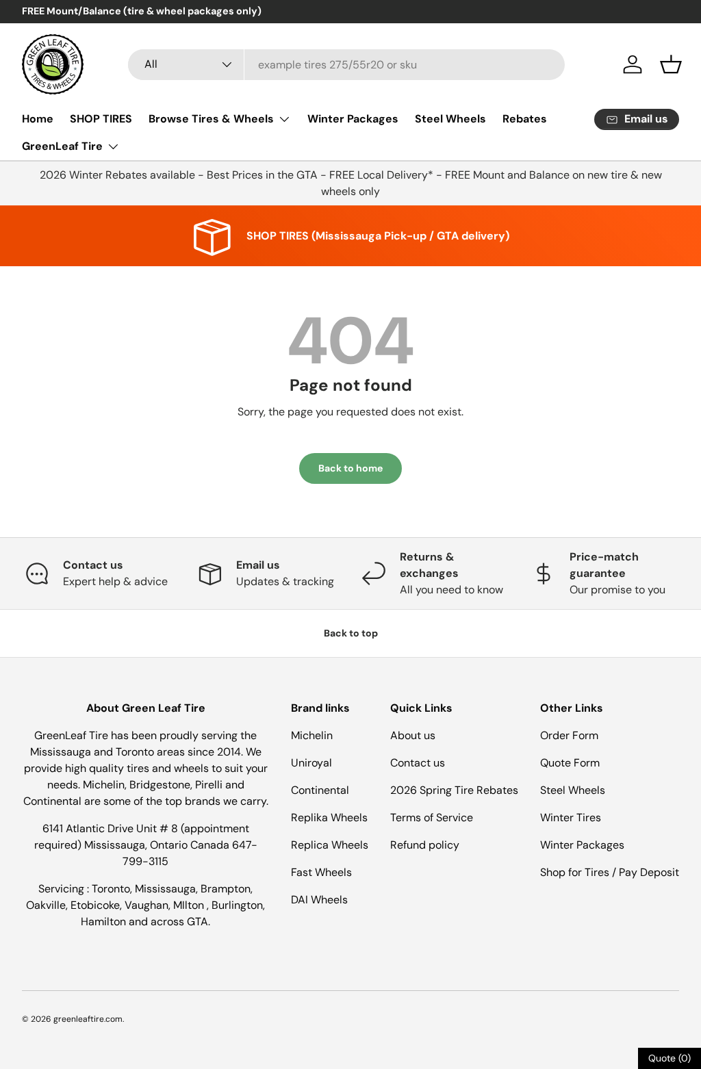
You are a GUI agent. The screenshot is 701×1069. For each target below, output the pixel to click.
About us (412, 735)
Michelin (312, 735)
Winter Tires (570, 817)
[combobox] (346, 64)
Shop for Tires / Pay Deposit (609, 872)
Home (37, 119)
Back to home (350, 468)
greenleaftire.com (88, 1019)
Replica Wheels (329, 845)
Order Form (569, 735)
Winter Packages (352, 119)
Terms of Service (431, 817)
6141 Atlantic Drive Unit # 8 (111, 828)
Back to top (351, 633)
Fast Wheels (321, 872)
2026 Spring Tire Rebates (454, 790)
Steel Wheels (450, 119)
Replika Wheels (329, 817)
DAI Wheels (319, 899)
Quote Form (570, 763)
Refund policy (424, 845)
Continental (320, 790)
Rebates (524, 119)
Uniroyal (311, 763)
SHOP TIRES (101, 119)
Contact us (417, 763)
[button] (671, 64)
